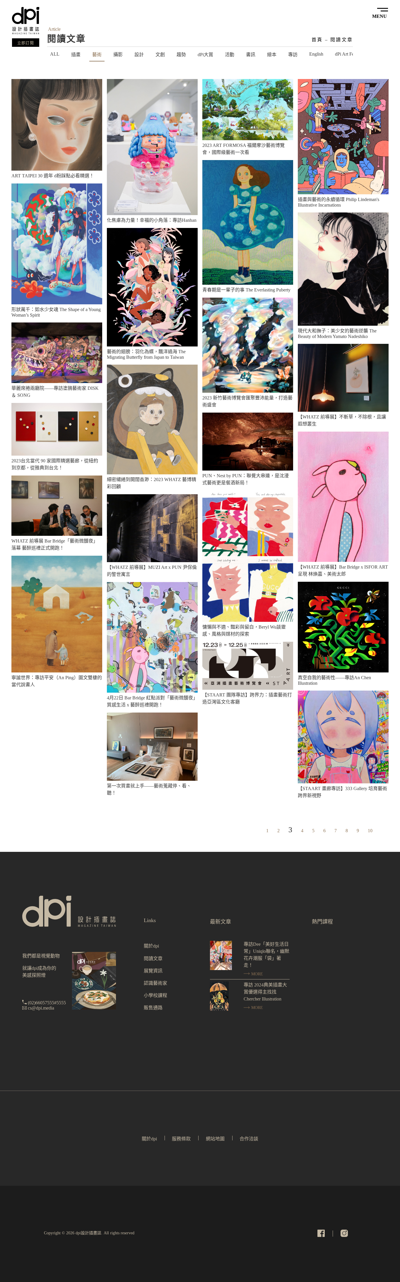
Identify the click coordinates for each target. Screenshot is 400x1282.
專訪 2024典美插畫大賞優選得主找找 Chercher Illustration (265, 991)
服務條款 (181, 1138)
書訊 (250, 54)
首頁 (317, 39)
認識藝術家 (155, 983)
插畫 (76, 54)
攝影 (118, 54)
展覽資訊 (153, 970)
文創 (160, 54)
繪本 (271, 54)
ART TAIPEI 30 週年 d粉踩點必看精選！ (52, 175)
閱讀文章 (341, 39)
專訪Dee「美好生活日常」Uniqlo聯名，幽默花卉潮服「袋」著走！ (266, 955)
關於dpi (151, 945)
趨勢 (181, 54)
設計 (139, 54)
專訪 (293, 54)
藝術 (97, 54)
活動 (229, 54)
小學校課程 (155, 995)
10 (370, 830)
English (316, 54)
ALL (54, 54)
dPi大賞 (205, 54)
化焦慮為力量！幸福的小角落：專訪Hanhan (151, 220)
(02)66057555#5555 (47, 1002)
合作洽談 (249, 1138)
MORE (256, 974)
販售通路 (153, 1007)
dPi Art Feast (347, 54)
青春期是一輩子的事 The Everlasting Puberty (246, 289)
